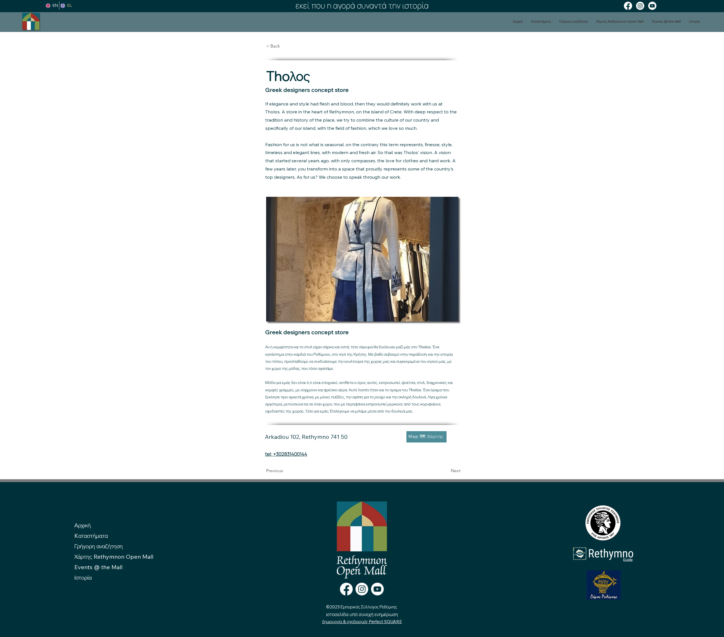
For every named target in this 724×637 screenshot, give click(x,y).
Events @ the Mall (98, 567)
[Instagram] (640, 6)
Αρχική (82, 525)
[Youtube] (652, 6)
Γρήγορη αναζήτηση (98, 546)
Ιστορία (83, 577)
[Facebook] (628, 6)
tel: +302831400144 (286, 454)
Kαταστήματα (91, 535)
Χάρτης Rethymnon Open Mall (113, 556)
